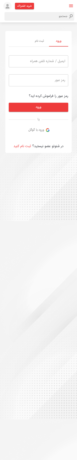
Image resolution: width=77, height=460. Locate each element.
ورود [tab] (58, 41)
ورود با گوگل (36, 130)
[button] (71, 5)
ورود (38, 107)
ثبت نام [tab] (39, 41)
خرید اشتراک (24, 6)
